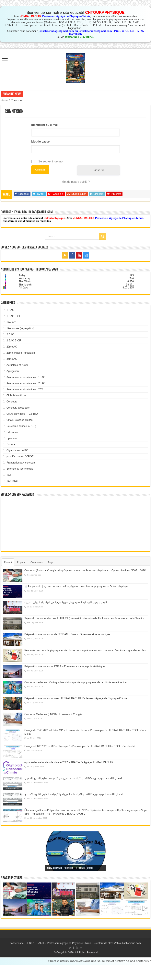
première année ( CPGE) (20, 456)
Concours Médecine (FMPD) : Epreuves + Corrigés (53, 714)
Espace (10, 444)
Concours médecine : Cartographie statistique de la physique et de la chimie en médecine (75, 682)
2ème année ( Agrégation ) (21, 352)
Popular (21, 562)
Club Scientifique (16, 395)
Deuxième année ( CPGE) (21, 426)
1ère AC (11, 322)
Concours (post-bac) (17, 407)
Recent (8, 562)
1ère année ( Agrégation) (20, 328)
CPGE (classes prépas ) (20, 419)
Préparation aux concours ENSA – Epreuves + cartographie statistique (64, 666)
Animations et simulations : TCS (24, 389)
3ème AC (11, 358)
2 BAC (10, 334)
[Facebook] (72, 255)
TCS (9, 474)
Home (4, 100)
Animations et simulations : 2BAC (25, 383)
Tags (50, 562)
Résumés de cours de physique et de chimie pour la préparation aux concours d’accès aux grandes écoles (85, 650)
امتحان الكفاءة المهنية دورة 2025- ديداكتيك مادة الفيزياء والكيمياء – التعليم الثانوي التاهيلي (73, 778)
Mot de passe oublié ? (76, 181)
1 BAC (10, 310)
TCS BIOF (12, 480)
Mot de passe (40, 141)
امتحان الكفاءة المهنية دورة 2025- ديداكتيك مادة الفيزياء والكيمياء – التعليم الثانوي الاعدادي (73, 794)
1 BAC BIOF (13, 316)
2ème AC (11, 346)
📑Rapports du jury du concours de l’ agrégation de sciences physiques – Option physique (76, 586)
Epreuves (11, 438)
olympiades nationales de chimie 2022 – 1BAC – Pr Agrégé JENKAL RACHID (68, 762)
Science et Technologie (19, 468)
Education (12, 432)
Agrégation (12, 371)
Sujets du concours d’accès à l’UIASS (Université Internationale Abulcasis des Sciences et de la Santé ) (84, 618)
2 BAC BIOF (13, 340)
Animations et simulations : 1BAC (25, 377)
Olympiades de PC (17, 450)
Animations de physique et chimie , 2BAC (70, 868)
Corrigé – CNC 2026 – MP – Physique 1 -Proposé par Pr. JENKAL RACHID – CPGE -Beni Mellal (79, 746)
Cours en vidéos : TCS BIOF (22, 413)
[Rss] (65, 255)
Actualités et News (17, 364)
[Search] (102, 236)
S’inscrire (99, 170)
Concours (11, 401)
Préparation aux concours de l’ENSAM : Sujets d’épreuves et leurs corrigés (67, 634)
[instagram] (86, 255)
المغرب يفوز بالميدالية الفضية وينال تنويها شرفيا (50, 93)
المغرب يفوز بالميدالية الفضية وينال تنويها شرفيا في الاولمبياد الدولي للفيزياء (65, 602)
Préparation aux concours (21, 462)
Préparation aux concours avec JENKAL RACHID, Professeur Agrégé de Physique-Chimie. (76, 698)
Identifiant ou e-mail (44, 124)
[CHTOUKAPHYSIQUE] (75, 67)
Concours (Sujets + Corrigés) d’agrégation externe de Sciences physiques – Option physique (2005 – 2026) (85, 570)
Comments (36, 562)
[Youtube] (79, 255)
